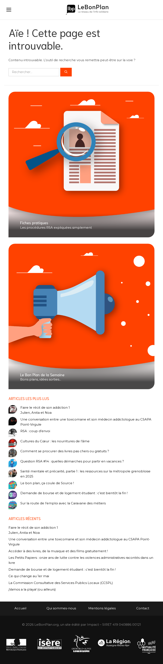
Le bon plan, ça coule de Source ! (47, 483)
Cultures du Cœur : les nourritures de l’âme (55, 441)
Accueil (20, 608)
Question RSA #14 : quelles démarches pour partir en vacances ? (72, 461)
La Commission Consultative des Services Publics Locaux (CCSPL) (61, 583)
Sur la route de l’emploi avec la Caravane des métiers (63, 503)
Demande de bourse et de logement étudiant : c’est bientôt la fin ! (74, 493)
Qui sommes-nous (61, 608)
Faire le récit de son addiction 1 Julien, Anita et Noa (45, 410)
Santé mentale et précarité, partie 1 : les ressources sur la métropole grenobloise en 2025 (85, 473)
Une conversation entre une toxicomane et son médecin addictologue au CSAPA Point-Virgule (85, 421)
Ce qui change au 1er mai (28, 576)
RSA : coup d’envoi (35, 431)
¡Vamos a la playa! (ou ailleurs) (32, 589)
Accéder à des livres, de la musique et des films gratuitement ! (58, 551)
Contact (142, 608)
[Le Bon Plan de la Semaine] (81, 316)
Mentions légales (102, 608)
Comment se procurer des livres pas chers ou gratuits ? (64, 451)
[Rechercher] (66, 72)
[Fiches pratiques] (81, 165)
